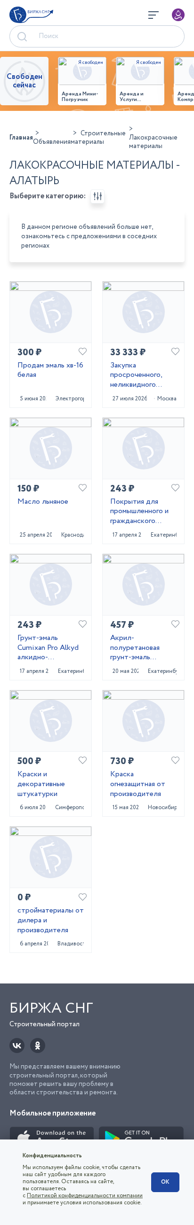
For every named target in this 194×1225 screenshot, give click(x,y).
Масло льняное (42, 502)
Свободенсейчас (24, 81)
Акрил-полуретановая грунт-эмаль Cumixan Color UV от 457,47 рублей (140, 648)
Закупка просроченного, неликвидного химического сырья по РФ (141, 375)
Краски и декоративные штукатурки (41, 784)
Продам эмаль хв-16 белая (50, 371)
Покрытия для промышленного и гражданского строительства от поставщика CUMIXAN (140, 511)
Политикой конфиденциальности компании (85, 1196)
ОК (165, 1182)
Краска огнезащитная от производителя (137, 784)
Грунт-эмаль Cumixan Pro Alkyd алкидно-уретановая (48, 648)
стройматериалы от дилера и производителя (50, 920)
